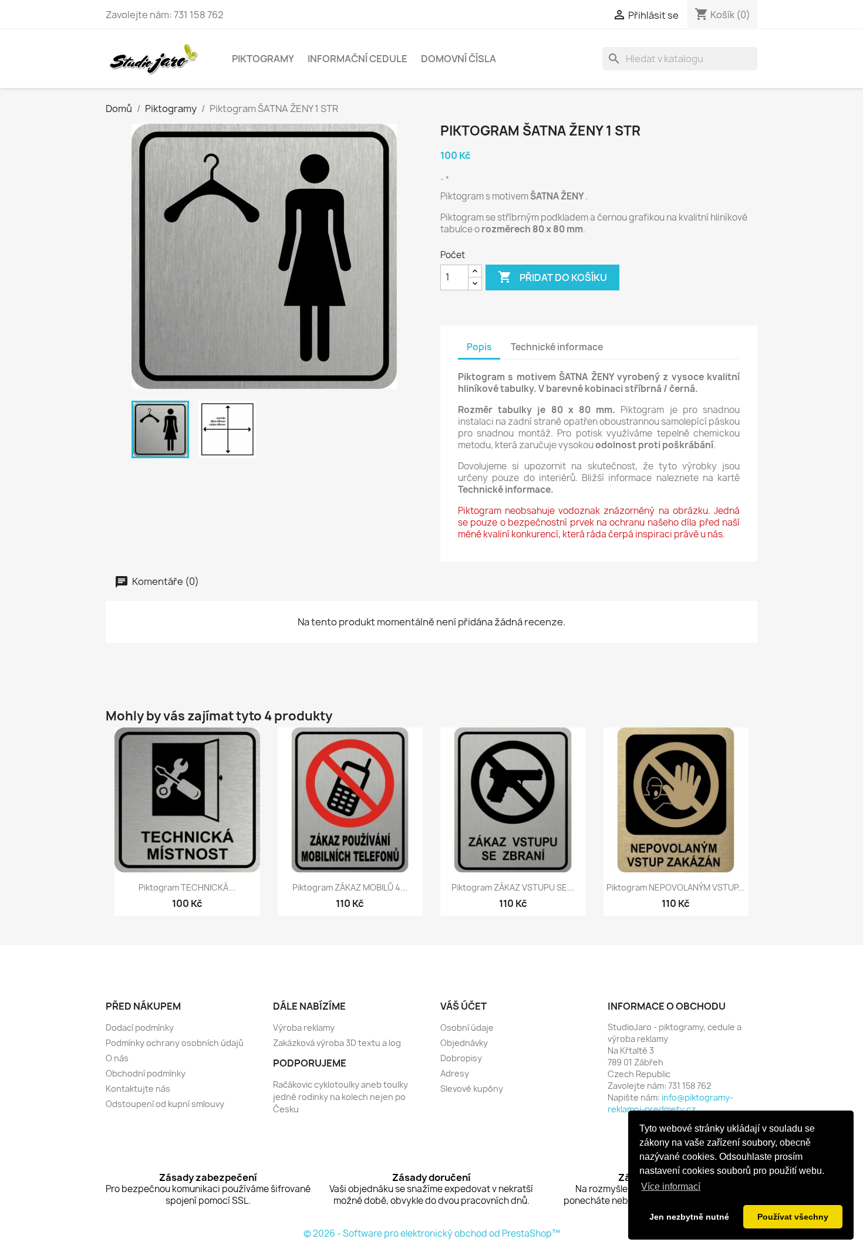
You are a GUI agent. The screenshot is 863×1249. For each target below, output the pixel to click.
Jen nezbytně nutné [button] (689, 1216)
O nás (117, 1058)
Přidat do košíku (552, 277)
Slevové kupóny (471, 1088)
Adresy (454, 1073)
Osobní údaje (467, 1027)
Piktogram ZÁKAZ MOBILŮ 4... (349, 887)
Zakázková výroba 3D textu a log (337, 1042)
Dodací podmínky (140, 1027)
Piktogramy (263, 58)
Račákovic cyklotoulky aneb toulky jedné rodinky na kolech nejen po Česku (340, 1097)
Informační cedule (357, 58)
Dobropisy (461, 1058)
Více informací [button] (670, 1187)
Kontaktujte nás (138, 1088)
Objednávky (464, 1042)
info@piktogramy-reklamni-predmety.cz (670, 1103)
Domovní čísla (458, 58)
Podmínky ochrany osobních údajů (175, 1042)
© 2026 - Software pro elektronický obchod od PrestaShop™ (432, 1233)
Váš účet (463, 1006)
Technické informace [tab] (557, 347)
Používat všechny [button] (792, 1216)
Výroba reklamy (304, 1027)
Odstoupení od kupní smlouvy (165, 1103)
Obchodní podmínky (146, 1073)
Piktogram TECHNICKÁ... (187, 887)
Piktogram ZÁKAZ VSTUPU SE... (512, 887)
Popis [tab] (479, 347)
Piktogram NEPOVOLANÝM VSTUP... (675, 887)
